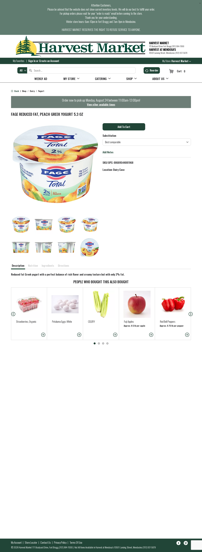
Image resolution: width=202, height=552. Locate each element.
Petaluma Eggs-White (62, 321)
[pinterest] (186, 544)
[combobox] (22, 70)
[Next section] (191, 314)
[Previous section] (11, 314)
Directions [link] (63, 265)
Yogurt (41, 91)
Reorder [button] (154, 70)
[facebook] (178, 544)
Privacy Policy (60, 542)
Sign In (32, 61)
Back (16, 91)
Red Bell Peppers (167, 321)
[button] (181, 61)
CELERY (91, 321)
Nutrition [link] (33, 265)
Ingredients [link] (48, 265)
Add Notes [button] (108, 152)
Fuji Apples (129, 321)
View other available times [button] (101, 104)
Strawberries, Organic (26, 321)
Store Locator (31, 542)
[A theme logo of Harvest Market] (78, 46)
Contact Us (45, 542)
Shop (24, 91)
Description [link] (18, 265)
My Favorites (18, 61)
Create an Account (49, 61)
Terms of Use (76, 542)
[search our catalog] (30, 70)
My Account (16, 542)
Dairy (32, 91)
